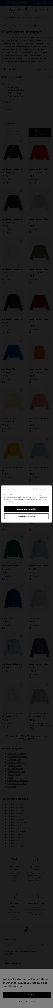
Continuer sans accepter (41, 489)
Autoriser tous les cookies (26, 509)
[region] (26, 504)
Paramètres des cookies (27, 516)
